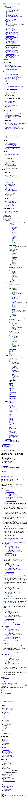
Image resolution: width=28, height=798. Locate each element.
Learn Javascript (7, 724)
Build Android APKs (16, 77)
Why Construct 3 (7, 720)
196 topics (11, 550)
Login (8, 215)
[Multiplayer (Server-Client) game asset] (1, 475)
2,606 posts (17, 550)
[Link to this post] (10, 499)
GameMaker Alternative (8, 708)
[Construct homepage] (12, 3)
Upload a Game (14, 148)
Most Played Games (17, 145)
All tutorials (12, 81)
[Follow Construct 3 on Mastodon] (12, 168)
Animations (14, 184)
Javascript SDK (13, 105)
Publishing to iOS (14, 78)
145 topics (11, 495)
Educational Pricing (14, 126)
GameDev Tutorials (7, 752)
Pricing (5, 711)
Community (6, 129)
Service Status (6, 791)
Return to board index (12, 683)
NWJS (14, 102)
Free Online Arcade (7, 755)
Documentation (6, 712)
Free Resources (16, 115)
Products (5, 5)
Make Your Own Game (8, 709)
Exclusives (11, 205)
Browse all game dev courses (16, 86)
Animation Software (8, 703)
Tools (11, 195)
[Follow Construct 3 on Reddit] (11, 161)
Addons (12, 182)
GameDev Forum (7, 751)
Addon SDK (14, 69)
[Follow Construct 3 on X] (10, 164)
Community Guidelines (8, 756)
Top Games (13, 143)
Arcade (8, 413)
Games (12, 188)
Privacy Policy (6, 787)
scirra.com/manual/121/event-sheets (15, 602)
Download (14, 101)
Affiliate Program (7, 733)
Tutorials (11, 95)
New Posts (12, 155)
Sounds (15, 190)
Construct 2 (15, 332)
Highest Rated (14, 204)
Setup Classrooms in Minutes (19, 123)
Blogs (7, 430)
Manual (13, 65)
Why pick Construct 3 (15, 113)
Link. (18, 624)
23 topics (11, 615)
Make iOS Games (23, 310)
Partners (5, 725)
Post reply (3, 465)
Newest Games (13, 144)
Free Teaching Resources (9, 723)
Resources (5, 59)
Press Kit (5, 741)
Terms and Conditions (8, 786)
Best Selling (14, 202)
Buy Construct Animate (14, 176)
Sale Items (11, 212)
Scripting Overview (15, 67)
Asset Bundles (14, 211)
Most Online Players (15, 147)
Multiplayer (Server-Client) (7, 476)
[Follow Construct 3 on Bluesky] (11, 165)
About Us (5, 739)
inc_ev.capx (6, 643)
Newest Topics (15, 137)
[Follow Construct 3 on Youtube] (11, 163)
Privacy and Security (16, 116)
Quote (14, 501)
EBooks (12, 185)
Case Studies (6, 715)
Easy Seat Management (8, 721)
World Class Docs (15, 124)
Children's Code (7, 789)
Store (4, 169)
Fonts (11, 186)
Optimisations (16, 79)
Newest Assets (15, 201)
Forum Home (13, 135)
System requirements (17, 66)
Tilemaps (12, 194)
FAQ (11, 117)
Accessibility (6, 790)
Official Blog (15, 154)
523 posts (16, 615)
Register (5, 215)
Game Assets (6, 750)
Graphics (12, 189)
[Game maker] (12, 218)
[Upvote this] (10, 497)
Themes (13, 193)
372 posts (17, 495)
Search (5, 447)
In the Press (6, 743)
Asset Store (9, 387)
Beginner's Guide (14, 74)
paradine (2, 483)
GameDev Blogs (7, 753)
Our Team (5, 740)
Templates (12, 192)
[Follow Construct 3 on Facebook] (11, 167)
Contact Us (8, 439)
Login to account (14, 440)
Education (5, 107)
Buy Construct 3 (13, 175)
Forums (8, 401)
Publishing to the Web (18, 76)
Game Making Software (8, 701)
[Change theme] (13, 441)
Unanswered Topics (7, 445)
